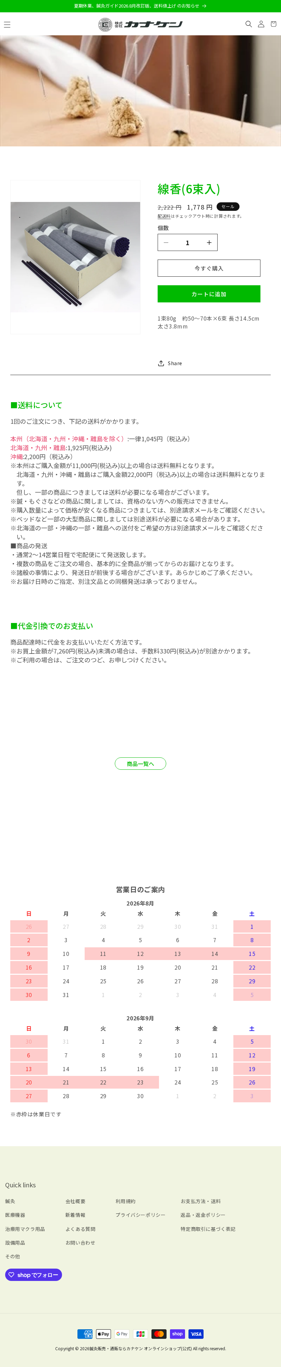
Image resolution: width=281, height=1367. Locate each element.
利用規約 (125, 1201)
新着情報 (75, 1214)
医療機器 (15, 1214)
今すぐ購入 (209, 268)
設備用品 (15, 1242)
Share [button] (175, 363)
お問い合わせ (80, 1242)
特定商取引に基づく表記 (208, 1228)
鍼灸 (10, 1201)
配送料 (164, 216)
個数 (163, 228)
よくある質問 (80, 1228)
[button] (7, 25)
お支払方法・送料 (201, 1201)
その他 (12, 1256)
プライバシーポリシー (140, 1214)
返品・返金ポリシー (203, 1214)
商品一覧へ (140, 763)
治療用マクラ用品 (25, 1228)
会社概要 (75, 1201)
